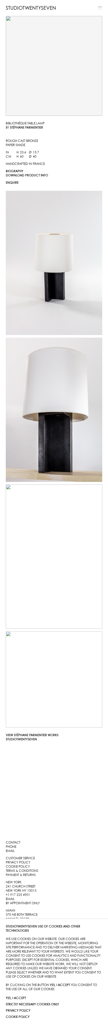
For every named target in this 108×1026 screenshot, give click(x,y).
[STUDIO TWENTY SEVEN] (31, 8)
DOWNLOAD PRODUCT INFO (27, 175)
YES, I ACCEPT (16, 998)
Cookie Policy (18, 1017)
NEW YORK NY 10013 (21, 890)
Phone (11, 846)
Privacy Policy (18, 1010)
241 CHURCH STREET (20, 886)
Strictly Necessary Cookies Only (32, 1004)
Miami (10, 910)
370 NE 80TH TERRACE (21, 914)
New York (13, 882)
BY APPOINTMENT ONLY (23, 903)
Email (10, 851)
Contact (13, 842)
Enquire (12, 182)
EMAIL (10, 899)
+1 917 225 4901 (18, 895)
